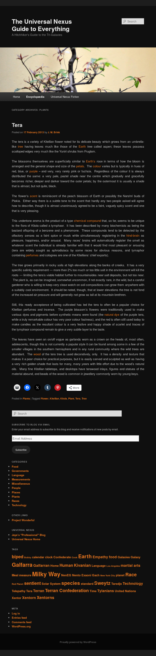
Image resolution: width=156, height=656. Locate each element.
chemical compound (87, 220)
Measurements (21, 479)
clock (49, 557)
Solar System (51, 583)
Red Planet (17, 583)
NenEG (66, 575)
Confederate (62, 557)
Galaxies (124, 557)
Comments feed (21, 622)
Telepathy (18, 591)
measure (25, 575)
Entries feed (19, 617)
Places (16, 492)
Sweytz (102, 583)
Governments (20, 471)
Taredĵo (116, 583)
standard (87, 583)
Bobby (27, 557)
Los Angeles (113, 565)
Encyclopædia (35, 97)
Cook (74, 557)
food (113, 556)
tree (20, 146)
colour (97, 166)
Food (15, 466)
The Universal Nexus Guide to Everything (42, 25)
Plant (71, 398)
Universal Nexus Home (26, 539)
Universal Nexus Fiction (65, 97)
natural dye (111, 314)
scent (33, 196)
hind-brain (132, 235)
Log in (16, 613)
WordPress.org (21, 626)
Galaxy (135, 557)
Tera (17, 125)
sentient (32, 583)
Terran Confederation (67, 590)
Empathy (100, 556)
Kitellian (54, 398)
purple (33, 171)
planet (120, 575)
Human (66, 565)
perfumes (32, 255)
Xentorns (45, 597)
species (70, 582)
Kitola (63, 398)
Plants (26, 398)
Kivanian (82, 565)
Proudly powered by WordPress (78, 642)
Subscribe (21, 449)
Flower (45, 398)
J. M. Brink (54, 132)
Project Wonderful (23, 520)
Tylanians (105, 590)
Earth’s (90, 161)
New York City (107, 575)
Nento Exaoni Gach (86, 575)
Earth (82, 146)
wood (37, 354)
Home (16, 97)
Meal (15, 575)
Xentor (16, 598)
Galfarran (41, 565)
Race (131, 574)
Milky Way (46, 574)
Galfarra (22, 564)
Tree (84, 398)
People (16, 488)
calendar (38, 557)
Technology (19, 505)
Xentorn (29, 597)
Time (93, 591)
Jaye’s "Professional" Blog (29, 535)
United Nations (125, 591)
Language (18, 475)
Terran (38, 590)
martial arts (130, 565)
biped (17, 556)
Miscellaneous (21, 483)
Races (15, 501)
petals (80, 166)
